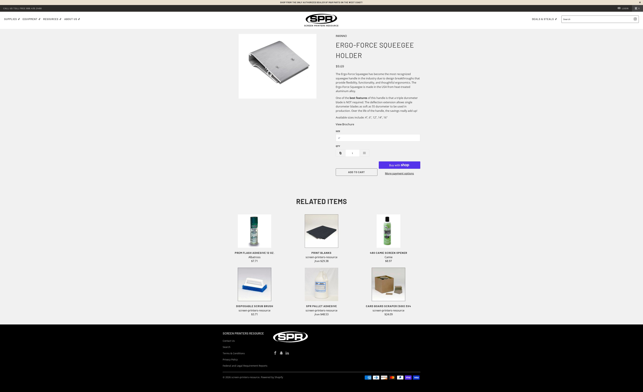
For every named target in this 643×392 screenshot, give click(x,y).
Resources (51, 19)
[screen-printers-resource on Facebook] (275, 353)
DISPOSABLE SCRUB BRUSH (254, 284)
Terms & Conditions (234, 353)
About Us (71, 19)
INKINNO (341, 36)
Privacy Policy (230, 359)
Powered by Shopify (272, 377)
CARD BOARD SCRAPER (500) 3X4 (388, 284)
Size (338, 131)
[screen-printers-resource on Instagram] (281, 353)
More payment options (399, 173)
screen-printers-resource (245, 377)
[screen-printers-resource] (321, 20)
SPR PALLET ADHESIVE (321, 284)
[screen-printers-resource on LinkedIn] (287, 353)
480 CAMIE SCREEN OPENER (388, 231)
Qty (338, 146)
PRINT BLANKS (321, 231)
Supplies (10, 19)
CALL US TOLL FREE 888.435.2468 (22, 8)
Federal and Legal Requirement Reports (245, 365)
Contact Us (229, 340)
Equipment (30, 19)
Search (226, 347)
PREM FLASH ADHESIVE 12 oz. (254, 231)
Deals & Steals (543, 19)
